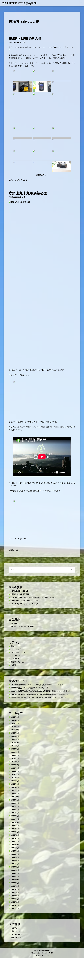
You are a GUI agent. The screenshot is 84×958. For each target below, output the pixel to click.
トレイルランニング (18, 652)
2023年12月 (15, 723)
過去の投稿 (14, 550)
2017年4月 (15, 864)
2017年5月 (15, 860)
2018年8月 (15, 829)
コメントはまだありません (18, 180)
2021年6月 (15, 768)
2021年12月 (15, 765)
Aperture (37, 953)
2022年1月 (15, 762)
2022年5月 (15, 755)
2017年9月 (15, 848)
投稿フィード (16, 931)
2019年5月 (15, 806)
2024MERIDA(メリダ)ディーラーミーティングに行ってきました (34, 597)
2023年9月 (15, 733)
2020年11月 (15, 778)
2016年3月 (15, 902)
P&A (12, 646)
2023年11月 (15, 726)
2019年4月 (15, 809)
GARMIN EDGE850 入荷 (25, 38)
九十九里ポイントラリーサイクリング (25, 604)
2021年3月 (15, 771)
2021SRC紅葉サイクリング (20, 688)
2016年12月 (15, 876)
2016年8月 (15, 886)
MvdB (51, 953)
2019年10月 (15, 797)
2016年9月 (15, 883)
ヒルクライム (16, 655)
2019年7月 (15, 803)
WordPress (46, 951)
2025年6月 (15, 720)
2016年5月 (15, 896)
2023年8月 (15, 736)
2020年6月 (15, 784)
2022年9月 (15, 746)
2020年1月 (15, 790)
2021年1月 (15, 774)
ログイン (14, 928)
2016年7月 (15, 889)
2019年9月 (15, 800)
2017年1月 (15, 873)
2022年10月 (15, 742)
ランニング (15, 659)
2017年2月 (15, 870)
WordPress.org (17, 937)
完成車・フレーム (17, 662)
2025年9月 (15, 717)
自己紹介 (14, 623)
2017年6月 (15, 857)
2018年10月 (15, 822)
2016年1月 (15, 908)
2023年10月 (15, 730)
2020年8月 (15, 781)
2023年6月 (15, 739)
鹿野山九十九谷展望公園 (28, 192)
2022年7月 (15, 749)
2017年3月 (15, 867)
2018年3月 (15, 838)
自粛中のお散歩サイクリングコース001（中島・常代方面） (31, 697)
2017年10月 (15, 844)
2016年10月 (15, 880)
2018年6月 (15, 832)
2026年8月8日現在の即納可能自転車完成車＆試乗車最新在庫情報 (33, 691)
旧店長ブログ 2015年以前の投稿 (22, 626)
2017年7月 (15, 854)
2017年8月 (15, 851)
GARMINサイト (42, 175)
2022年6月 (15, 752)
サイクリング (16, 649)
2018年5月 (15, 835)
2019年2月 (15, 816)
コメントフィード (17, 934)
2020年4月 (15, 787)
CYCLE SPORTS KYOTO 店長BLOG (19, 3)
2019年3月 (15, 813)
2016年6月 (15, 892)
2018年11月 (15, 819)
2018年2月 (15, 841)
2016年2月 (15, 905)
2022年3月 (15, 758)
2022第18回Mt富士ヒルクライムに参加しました (28, 685)
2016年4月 (15, 899)
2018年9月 (15, 825)
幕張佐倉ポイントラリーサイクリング (25, 600)
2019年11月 (15, 793)
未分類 (13, 665)
